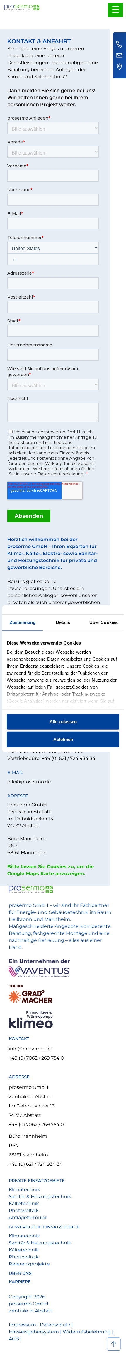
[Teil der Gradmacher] (62, 994)
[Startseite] (21, 5)
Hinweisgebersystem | (36, 1332)
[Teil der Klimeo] (62, 1019)
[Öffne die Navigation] (115, 10)
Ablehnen (63, 739)
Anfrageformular (28, 1217)
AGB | (15, 1339)
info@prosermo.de (29, 781)
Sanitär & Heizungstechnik (40, 1196)
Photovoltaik (24, 1210)
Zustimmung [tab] (23, 621)
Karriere (20, 1281)
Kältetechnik (24, 1203)
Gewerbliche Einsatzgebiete (44, 1227)
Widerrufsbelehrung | (88, 1332)
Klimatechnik (24, 1189)
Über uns (20, 1273)
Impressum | (24, 1325)
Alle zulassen (63, 721)
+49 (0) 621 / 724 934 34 (36, 1164)
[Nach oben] (113, 1344)
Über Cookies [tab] (103, 621)
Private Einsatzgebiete (37, 1180)
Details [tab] (63, 621)
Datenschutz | (56, 1325)
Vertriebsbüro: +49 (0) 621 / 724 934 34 (51, 758)
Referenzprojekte (29, 1264)
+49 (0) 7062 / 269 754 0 (36, 1058)
